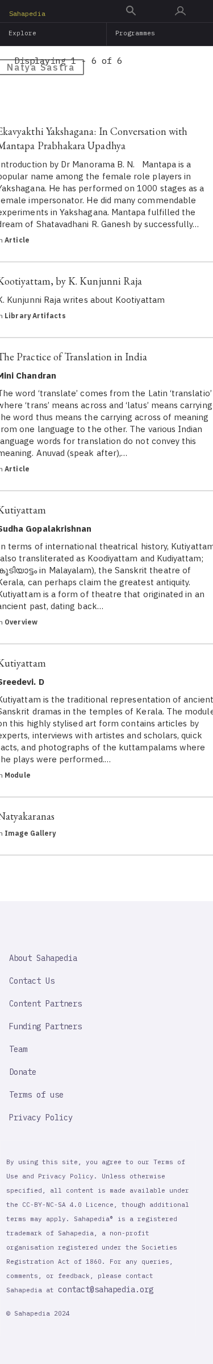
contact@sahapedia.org (105, 1289)
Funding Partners (45, 1026)
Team (18, 1049)
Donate (22, 1072)
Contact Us (32, 981)
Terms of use (36, 1095)
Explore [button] (23, 33)
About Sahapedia (43, 958)
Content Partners (45, 1004)
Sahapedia (27, 13)
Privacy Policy (41, 1117)
